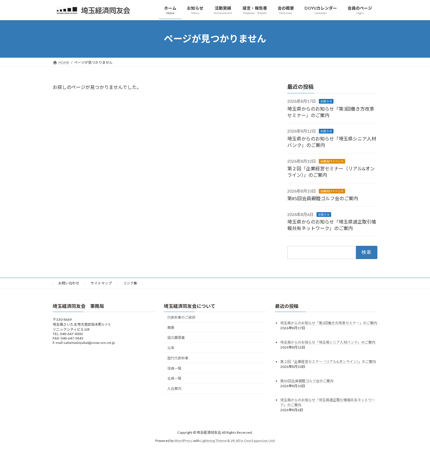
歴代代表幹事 (177, 358)
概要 (170, 327)
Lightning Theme (213, 440)
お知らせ (326, 101)
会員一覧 (174, 378)
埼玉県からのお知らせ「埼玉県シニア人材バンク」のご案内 (327, 342)
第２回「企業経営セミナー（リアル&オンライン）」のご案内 (328, 361)
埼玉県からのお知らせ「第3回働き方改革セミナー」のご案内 (328, 323)
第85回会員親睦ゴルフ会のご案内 (322, 198)
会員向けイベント (332, 161)
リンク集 (130, 283)
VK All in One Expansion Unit (253, 440)
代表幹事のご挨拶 (181, 317)
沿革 (170, 348)
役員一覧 (174, 368)
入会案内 (174, 388)
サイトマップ (101, 283)
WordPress (183, 440)
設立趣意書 (176, 337)
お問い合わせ (68, 283)
